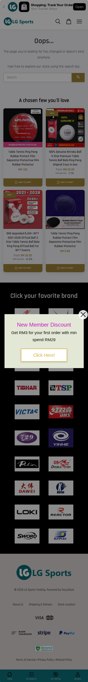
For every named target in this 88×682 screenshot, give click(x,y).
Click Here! (44, 355)
